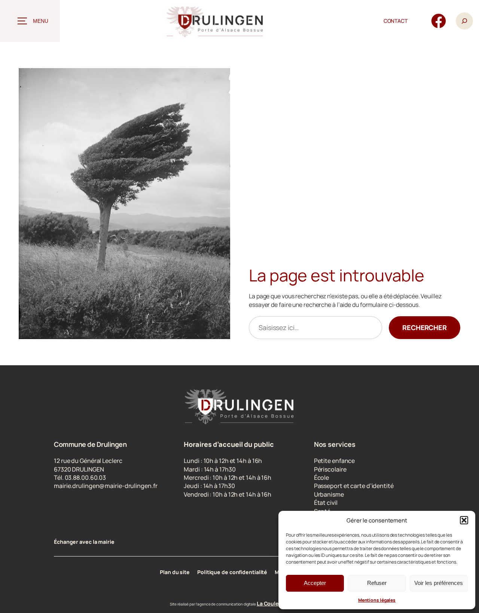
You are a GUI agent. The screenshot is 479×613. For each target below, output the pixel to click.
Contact (396, 20)
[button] (464, 520)
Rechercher (424, 327)
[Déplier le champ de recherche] (464, 21)
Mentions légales (377, 600)
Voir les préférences (438, 583)
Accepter (315, 583)
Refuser (377, 583)
